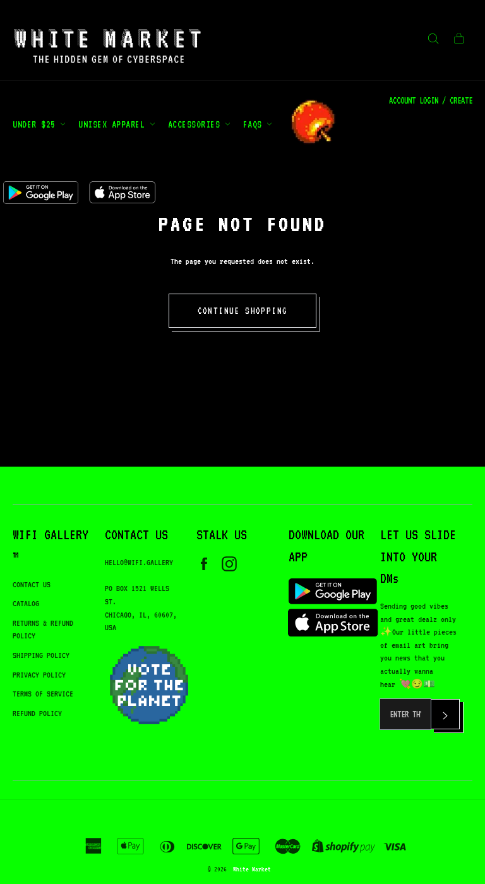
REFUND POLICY (37, 713)
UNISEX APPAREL (114, 124)
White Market (252, 869)
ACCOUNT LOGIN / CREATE (430, 100)
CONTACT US (32, 584)
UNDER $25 (36, 124)
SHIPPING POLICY (41, 655)
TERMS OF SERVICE (43, 693)
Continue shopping (243, 311)
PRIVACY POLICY (39, 674)
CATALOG (26, 603)
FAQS (255, 124)
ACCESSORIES (196, 124)
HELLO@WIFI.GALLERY (139, 562)
